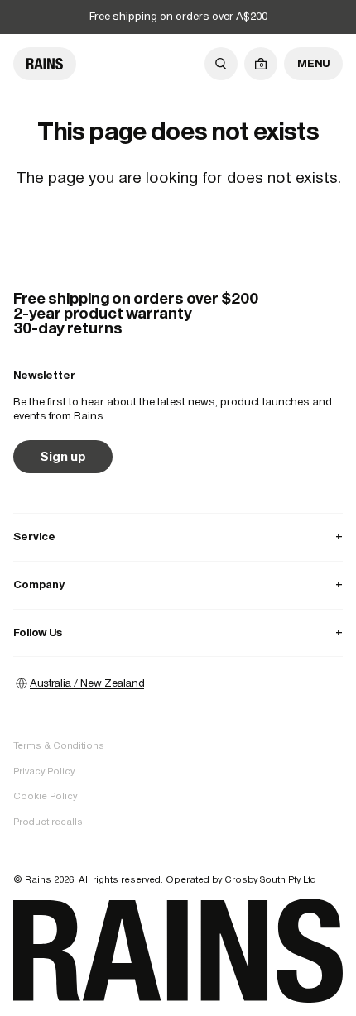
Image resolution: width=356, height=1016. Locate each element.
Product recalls (48, 822)
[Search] (221, 63)
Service (178, 536)
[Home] (44, 63)
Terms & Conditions (58, 745)
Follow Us (178, 632)
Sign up (63, 456)
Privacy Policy (44, 771)
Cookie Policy (45, 796)
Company (178, 584)
